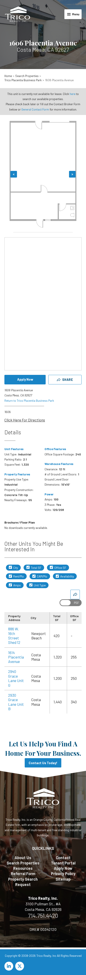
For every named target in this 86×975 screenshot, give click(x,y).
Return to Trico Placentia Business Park (29, 400)
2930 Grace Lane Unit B (16, 702)
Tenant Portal (63, 862)
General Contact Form (35, 109)
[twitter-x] (20, 966)
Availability (67, 576)
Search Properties (23, 862)
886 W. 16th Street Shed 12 (14, 636)
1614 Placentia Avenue (16, 657)
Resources (23, 868)
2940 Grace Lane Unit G (16, 678)
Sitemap (63, 879)
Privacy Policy (63, 873)
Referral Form (23, 873)
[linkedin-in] (9, 966)
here (72, 94)
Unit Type (39, 585)
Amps (17, 585)
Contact (63, 857)
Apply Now (25, 379)
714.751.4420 (43, 915)
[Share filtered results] (75, 594)
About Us (23, 857)
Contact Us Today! (43, 763)
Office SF (60, 568)
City (15, 568)
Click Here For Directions (24, 420)
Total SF (35, 568)
